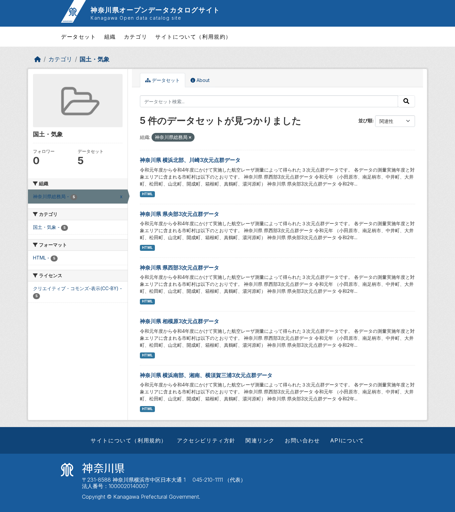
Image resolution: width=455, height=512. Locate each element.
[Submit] (406, 101)
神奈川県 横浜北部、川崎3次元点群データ (190, 160)
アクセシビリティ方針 (206, 440)
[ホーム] (37, 59)
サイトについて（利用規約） (193, 36)
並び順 (365, 120)
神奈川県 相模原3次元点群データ (179, 321)
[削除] (190, 137)
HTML (147, 194)
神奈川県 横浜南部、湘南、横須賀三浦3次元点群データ (206, 375)
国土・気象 (95, 59)
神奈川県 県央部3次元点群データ (179, 214)
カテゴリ (135, 36)
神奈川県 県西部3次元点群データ (179, 267)
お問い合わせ (302, 440)
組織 (110, 36)
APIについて (347, 440)
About (202, 80)
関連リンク (260, 440)
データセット (78, 36)
